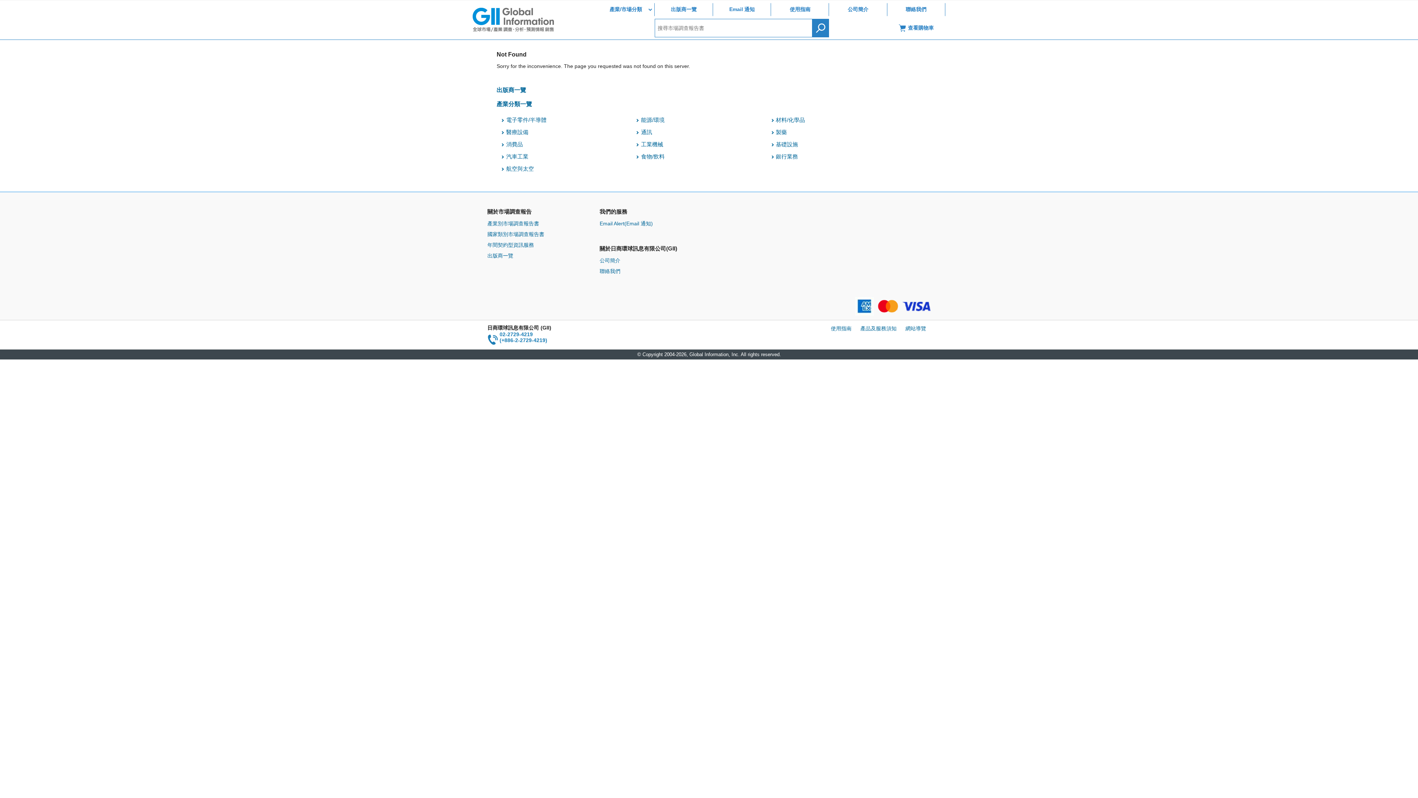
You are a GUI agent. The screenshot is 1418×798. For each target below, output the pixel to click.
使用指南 (800, 9)
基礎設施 (787, 144)
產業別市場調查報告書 (513, 223)
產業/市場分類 (626, 9)
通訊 (646, 132)
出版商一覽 (684, 9)
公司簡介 (858, 9)
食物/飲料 (653, 157)
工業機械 (652, 144)
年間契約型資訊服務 (510, 245)
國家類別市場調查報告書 (515, 234)
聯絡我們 (916, 9)
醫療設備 (517, 132)
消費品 (514, 144)
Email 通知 (742, 9)
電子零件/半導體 (526, 120)
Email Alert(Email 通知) (626, 223)
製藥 (781, 132)
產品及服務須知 (878, 328)
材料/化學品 (790, 120)
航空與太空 (520, 169)
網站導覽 (915, 328)
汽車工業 (517, 157)
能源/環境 (653, 120)
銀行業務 (787, 157)
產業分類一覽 (514, 103)
